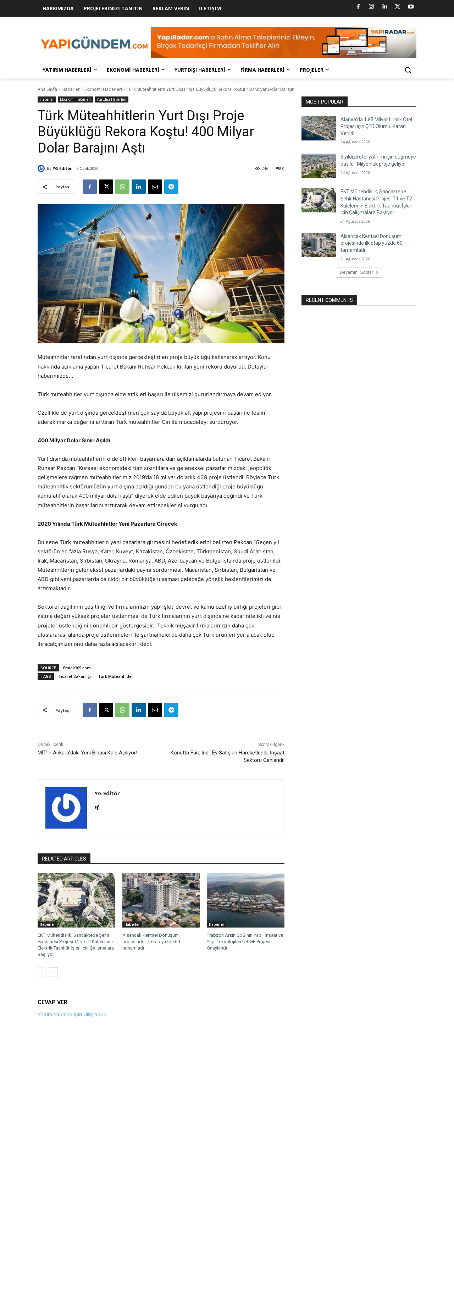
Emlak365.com (77, 667)
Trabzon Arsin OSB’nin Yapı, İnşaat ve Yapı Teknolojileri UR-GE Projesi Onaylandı (245, 942)
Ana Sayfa (47, 89)
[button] (407, 69)
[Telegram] (171, 186)
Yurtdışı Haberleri (111, 99)
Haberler (71, 89)
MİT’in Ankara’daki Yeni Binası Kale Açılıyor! (87, 752)
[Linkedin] (384, 6)
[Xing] (97, 806)
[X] (397, 6)
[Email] (155, 186)
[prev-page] (42, 971)
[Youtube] (410, 6)
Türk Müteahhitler (115, 676)
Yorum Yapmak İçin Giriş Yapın (72, 1014)
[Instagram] (371, 6)
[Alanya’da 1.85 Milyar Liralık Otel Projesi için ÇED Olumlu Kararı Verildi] (318, 128)
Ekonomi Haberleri (103, 89)
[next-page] (53, 971)
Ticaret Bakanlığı (74, 676)
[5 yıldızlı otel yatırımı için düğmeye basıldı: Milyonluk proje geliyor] (318, 166)
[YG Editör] (42, 168)
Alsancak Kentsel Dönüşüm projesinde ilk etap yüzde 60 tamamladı (151, 942)
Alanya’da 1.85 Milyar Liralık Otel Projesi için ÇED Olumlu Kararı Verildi (376, 126)
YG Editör (62, 168)
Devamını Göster (356, 272)
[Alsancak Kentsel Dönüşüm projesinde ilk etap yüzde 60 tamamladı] (161, 900)
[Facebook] (358, 6)
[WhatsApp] (122, 186)
